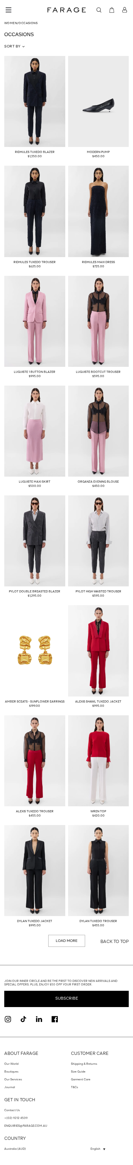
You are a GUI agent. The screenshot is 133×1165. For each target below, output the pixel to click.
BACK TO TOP (114, 942)
